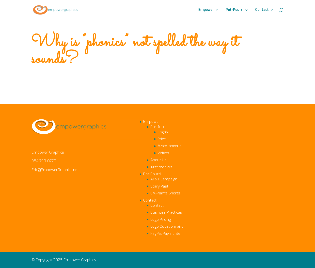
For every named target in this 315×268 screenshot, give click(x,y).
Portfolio (157, 126)
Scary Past (159, 186)
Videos (163, 153)
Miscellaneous (169, 145)
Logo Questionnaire (166, 226)
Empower (206, 10)
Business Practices (166, 212)
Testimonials (161, 167)
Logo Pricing (160, 219)
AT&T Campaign (163, 179)
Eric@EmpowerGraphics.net (55, 169)
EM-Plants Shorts (165, 193)
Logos (163, 131)
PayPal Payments (165, 233)
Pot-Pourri (234, 10)
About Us (158, 160)
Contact (262, 10)
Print (162, 139)
